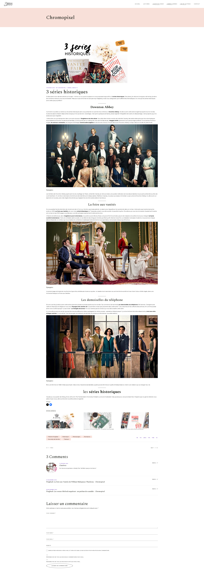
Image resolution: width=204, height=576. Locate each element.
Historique (65, 436)
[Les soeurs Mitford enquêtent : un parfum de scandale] (101, 420)
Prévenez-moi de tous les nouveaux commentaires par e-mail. (65, 557)
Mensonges (76, 436)
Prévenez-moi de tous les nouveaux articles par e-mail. (63, 561)
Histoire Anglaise (53, 436)
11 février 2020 (63, 463)
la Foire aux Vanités (82, 209)
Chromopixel (62, 87)
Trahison (66, 439)
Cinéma (69, 87)
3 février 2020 (50, 87)
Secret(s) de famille (54, 439)
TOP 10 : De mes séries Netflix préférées (132, 429)
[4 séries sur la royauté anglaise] (64, 420)
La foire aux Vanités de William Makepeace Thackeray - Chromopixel (79, 482)
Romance (87, 436)
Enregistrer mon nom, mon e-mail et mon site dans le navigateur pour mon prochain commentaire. (78, 550)
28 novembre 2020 (51, 489)
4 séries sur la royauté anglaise (83, 96)
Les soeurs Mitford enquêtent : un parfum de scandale (99, 429)
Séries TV (75, 87)
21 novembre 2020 (51, 479)
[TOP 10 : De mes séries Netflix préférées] (139, 420)
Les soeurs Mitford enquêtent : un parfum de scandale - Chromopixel (79, 491)
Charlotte (62, 465)
